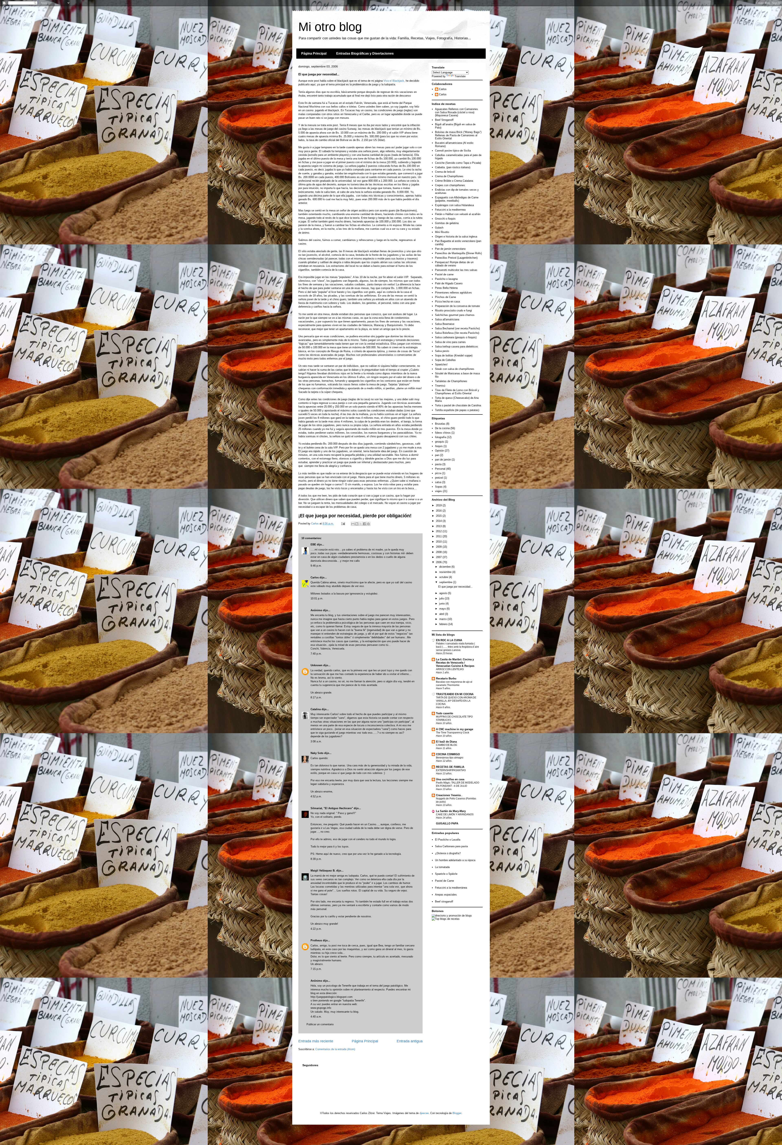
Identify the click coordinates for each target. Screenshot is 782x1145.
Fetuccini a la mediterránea (451, 887)
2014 (439, 520)
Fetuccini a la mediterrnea (450, 209)
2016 (439, 510)
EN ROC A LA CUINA (449, 640)
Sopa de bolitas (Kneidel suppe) (453, 355)
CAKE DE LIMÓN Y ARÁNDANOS (454, 814)
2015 (439, 515)
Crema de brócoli (445, 171)
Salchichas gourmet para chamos (454, 314)
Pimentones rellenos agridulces (453, 292)
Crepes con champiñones (450, 185)
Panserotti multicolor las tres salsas (456, 269)
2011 (439, 536)
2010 (439, 541)
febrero (443, 624)
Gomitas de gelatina (447, 223)
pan (437, 455)
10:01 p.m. (317, 598)
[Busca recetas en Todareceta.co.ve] (446, 918)
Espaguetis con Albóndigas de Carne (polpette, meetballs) (456, 199)
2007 (439, 557)
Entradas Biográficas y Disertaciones (365, 53)
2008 (439, 552)
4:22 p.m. (316, 928)
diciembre (445, 566)
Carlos (315, 577)
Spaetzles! (441, 364)
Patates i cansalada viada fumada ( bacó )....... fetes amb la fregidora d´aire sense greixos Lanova (457, 647)
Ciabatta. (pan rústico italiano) (452, 167)
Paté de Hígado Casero (448, 283)
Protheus (316, 940)
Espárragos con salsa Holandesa (454, 205)
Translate (460, 76)
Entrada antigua (410, 1041)
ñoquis (439, 446)
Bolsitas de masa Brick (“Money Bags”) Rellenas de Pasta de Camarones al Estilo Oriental (458, 135)
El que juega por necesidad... (455, 586)
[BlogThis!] (357, 524)
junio (442, 603)
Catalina (316, 709)
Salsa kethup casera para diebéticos (456, 346)
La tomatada (442, 867)
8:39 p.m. (316, 858)
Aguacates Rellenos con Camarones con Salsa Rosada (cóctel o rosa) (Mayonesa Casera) (456, 112)
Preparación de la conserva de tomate (457, 306)
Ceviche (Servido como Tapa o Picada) (458, 162)
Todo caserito (444, 713)
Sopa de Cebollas (445, 360)
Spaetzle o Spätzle (446, 873)
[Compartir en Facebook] (364, 524)
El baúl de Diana (446, 741)
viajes (438, 491)
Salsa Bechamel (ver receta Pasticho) (457, 328)
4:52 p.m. (316, 796)
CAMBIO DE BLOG (446, 745)
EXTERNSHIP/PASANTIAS (451, 770)
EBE (313, 544)
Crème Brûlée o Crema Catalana (454, 180)
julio (442, 598)
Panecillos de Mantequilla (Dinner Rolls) (458, 253)
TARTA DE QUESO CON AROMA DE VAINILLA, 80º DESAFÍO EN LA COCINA (456, 700)
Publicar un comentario (320, 1024)
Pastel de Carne (444, 880)
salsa (438, 482)
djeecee (424, 1113)
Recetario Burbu (446, 678)
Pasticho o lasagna (446, 278)
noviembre (445, 572)
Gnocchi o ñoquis (445, 218)
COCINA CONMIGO (448, 754)
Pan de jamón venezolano (450, 248)
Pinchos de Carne (445, 297)
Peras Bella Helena (446, 287)
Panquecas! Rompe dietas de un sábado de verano (454, 264)
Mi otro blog (330, 27)
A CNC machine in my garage (454, 729)
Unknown (316, 665)
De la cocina (442, 428)
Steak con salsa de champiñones (454, 368)
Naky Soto (317, 753)
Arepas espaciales (446, 894)
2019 (439, 505)
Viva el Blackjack (393, 80)
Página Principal (313, 53)
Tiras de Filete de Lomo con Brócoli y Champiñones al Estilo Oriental (457, 392)
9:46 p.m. (316, 565)
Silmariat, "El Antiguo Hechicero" (332, 808)
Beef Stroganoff (444, 119)
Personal (440, 468)
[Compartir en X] (361, 524)
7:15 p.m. (316, 968)
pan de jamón (443, 459)
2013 (439, 526)
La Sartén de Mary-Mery (451, 811)
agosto (443, 593)
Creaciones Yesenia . (449, 795)
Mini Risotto (442, 232)
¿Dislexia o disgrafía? (448, 853)
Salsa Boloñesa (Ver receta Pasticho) (457, 332)
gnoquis (439, 441)
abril (442, 613)
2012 (439, 531)
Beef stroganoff (444, 901)
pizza (438, 473)
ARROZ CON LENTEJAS (450, 669)
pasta (438, 464)
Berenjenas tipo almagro (449, 757)
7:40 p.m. (316, 653)
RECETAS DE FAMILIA (450, 766)
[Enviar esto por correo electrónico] (353, 524)
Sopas (439, 486)
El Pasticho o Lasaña (447, 839)
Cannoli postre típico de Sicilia (453, 150)
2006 (439, 562)
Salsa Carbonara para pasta (451, 846)
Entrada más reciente (315, 1041)
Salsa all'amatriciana (447, 319)
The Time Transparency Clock (452, 732)
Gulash (439, 227)
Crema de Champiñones (449, 176)
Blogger (457, 1113)
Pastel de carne (444, 274)
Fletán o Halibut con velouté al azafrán (457, 214)
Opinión (439, 450)
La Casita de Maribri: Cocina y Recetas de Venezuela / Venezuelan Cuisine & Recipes (455, 662)
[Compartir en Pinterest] (368, 524)
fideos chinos (443, 432)
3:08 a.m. (316, 741)
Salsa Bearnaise (444, 323)
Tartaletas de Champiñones (451, 381)
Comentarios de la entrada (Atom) (335, 1049)
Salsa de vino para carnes (450, 342)
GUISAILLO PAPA (447, 823)
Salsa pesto (442, 351)
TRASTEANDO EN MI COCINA (454, 694)
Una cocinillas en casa (450, 779)
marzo (443, 619)
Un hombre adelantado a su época (455, 860)
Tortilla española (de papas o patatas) (457, 410)
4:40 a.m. (316, 1016)
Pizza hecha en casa (447, 301)
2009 (439, 546)
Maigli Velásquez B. (323, 870)
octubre (444, 577)
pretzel (439, 477)
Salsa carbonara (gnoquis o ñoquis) (456, 337)
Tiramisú (440, 385)
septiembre (446, 582)
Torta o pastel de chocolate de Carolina (458, 405)
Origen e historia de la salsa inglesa (456, 236)
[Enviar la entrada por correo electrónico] (343, 523)
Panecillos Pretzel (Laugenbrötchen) (456, 257)
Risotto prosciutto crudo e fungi (453, 310)
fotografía (440, 437)
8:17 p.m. (316, 697)
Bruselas (440, 423)
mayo (443, 608)
